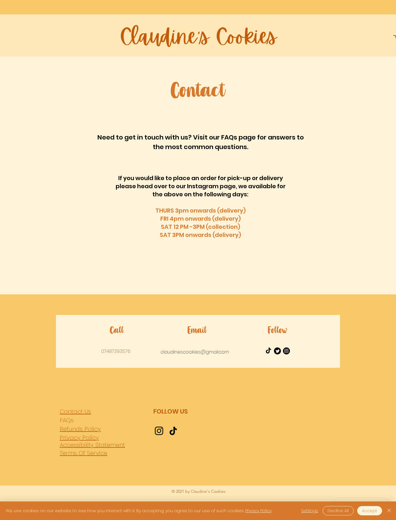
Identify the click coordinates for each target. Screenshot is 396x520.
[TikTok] (173, 430)
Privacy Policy (258, 511)
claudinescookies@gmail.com (195, 352)
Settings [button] (309, 511)
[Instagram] (286, 350)
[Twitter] (277, 350)
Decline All (338, 511)
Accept (369, 511)
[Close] (389, 510)
